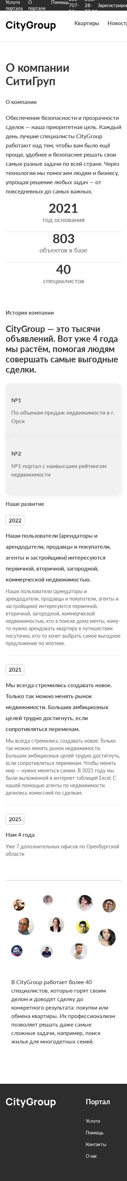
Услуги (93, 1121)
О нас (91, 1156)
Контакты (96, 1144)
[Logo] (32, 29)
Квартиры (86, 23)
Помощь (94, 1132)
